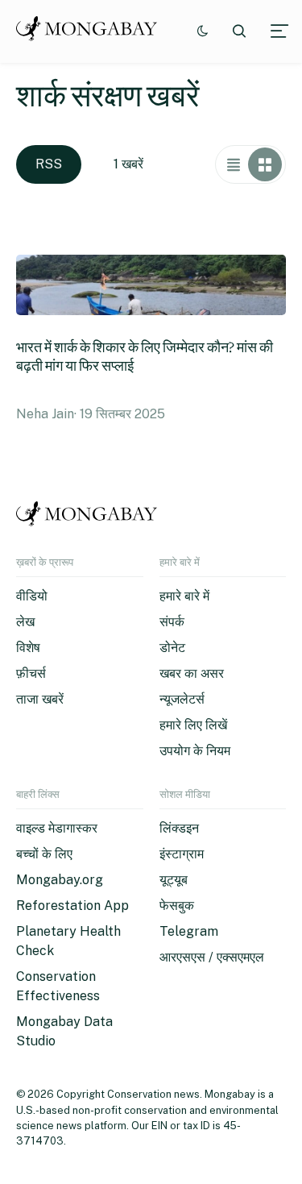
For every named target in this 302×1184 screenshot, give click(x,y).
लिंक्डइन (179, 828)
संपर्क (171, 621)
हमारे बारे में (184, 596)
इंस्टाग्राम (181, 854)
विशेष (28, 647)
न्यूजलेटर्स (182, 699)
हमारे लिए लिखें (193, 725)
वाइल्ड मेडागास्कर (56, 828)
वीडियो (32, 596)
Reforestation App (72, 905)
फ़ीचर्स (31, 673)
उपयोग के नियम (194, 750)
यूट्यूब (173, 879)
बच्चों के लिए (44, 854)
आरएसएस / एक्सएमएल (211, 957)
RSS (48, 164)
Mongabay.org (59, 879)
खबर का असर (191, 673)
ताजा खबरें (40, 699)
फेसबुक (176, 905)
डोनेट (172, 647)
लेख (25, 621)
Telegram (188, 931)
